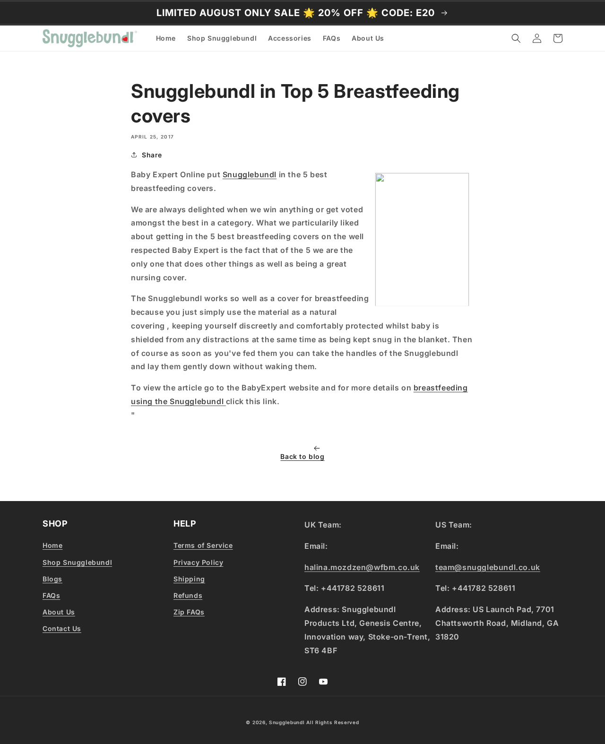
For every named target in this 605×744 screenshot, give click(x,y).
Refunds (187, 595)
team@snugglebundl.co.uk (487, 567)
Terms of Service (203, 545)
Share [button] (152, 155)
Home (52, 545)
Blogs (52, 579)
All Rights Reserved (332, 722)
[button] (516, 38)
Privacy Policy (198, 562)
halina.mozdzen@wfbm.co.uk (362, 567)
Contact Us (62, 628)
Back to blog (302, 456)
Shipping (189, 579)
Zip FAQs (189, 612)
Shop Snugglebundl (77, 562)
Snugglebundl (250, 174)
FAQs (51, 595)
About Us (59, 612)
